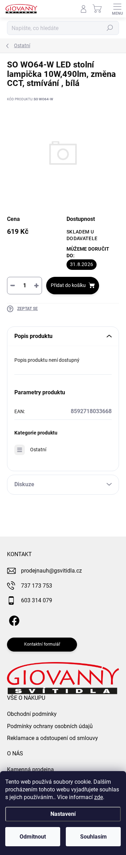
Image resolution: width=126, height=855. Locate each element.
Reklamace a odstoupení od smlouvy (52, 738)
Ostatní (38, 449)
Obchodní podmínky (32, 714)
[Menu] (117, 8)
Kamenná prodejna (30, 769)
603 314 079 (36, 600)
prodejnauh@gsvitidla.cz (51, 570)
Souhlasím (93, 836)
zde (98, 797)
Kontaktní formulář (42, 644)
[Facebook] (13, 619)
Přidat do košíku (68, 285)
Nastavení (63, 814)
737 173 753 (36, 585)
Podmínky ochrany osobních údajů (50, 726)
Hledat (110, 28)
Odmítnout (33, 836)
